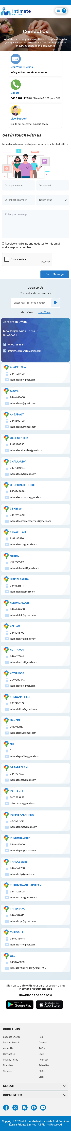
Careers (43, 1042)
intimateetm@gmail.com (23, 662)
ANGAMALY (17, 414)
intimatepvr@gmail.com (23, 850)
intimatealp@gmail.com (23, 379)
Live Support (19, 118)
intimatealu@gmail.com (23, 403)
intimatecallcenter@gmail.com (26, 450)
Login (41, 1054)
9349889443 (17, 679)
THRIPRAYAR (18, 908)
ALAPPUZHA (18, 367)
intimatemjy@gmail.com (23, 733)
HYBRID (14, 555)
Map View (27, 312)
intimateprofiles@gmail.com (25, 756)
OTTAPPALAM (19, 767)
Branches (8, 1065)
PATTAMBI (16, 791)
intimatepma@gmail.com (23, 827)
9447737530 (17, 774)
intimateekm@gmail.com (23, 544)
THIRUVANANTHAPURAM (25, 885)
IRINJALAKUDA (19, 579)
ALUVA (14, 391)
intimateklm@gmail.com (23, 638)
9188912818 (16, 727)
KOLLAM (15, 626)
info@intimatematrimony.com (29, 72)
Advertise (44, 1065)
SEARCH (8, 1085)
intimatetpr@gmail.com (23, 921)
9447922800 (17, 891)
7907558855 (17, 797)
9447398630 (17, 515)
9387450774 (17, 703)
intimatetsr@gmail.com (23, 944)
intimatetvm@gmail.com (23, 897)
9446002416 (17, 915)
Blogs (42, 1076)
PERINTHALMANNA (22, 814)
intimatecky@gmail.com (23, 474)
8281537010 (17, 821)
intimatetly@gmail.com (22, 874)
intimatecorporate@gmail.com (24, 351)
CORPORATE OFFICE (23, 485)
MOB (13, 744)
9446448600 (17, 397)
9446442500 (17, 609)
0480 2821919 (19, 98)
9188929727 (17, 562)
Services (7, 1071)
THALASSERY (18, 861)
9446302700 (17, 420)
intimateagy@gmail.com (23, 426)
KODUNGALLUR (19, 602)
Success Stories (11, 1037)
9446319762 (17, 656)
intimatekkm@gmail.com (23, 709)
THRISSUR (16, 932)
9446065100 (17, 632)
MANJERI (15, 720)
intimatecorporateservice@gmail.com (30, 521)
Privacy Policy (10, 1059)
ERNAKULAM (18, 532)
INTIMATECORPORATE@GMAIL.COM (28, 968)
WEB (13, 955)
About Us (8, 1048)
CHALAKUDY (18, 461)
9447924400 (17, 373)
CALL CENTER (19, 438)
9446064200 (17, 868)
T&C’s (42, 1048)
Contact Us (9, 1054)
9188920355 (17, 444)
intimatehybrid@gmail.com (24, 568)
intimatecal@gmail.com (23, 685)
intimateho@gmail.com (22, 591)
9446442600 (17, 844)
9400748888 (15, 344)
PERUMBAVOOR (20, 838)
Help (41, 1037)
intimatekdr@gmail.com (23, 615)
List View (44, 312)
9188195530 (17, 538)
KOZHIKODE (17, 673)
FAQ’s (42, 1071)
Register (43, 1059)
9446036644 (17, 938)
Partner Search (11, 1042)
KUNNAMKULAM (20, 697)
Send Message (55, 274)
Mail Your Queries (22, 67)
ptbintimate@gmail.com (23, 803)
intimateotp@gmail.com (23, 780)
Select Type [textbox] (45, 200)
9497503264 (17, 468)
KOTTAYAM (17, 649)
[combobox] (52, 200)
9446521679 (17, 585)
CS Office (16, 508)
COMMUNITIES (12, 1095)
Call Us (15, 92)
